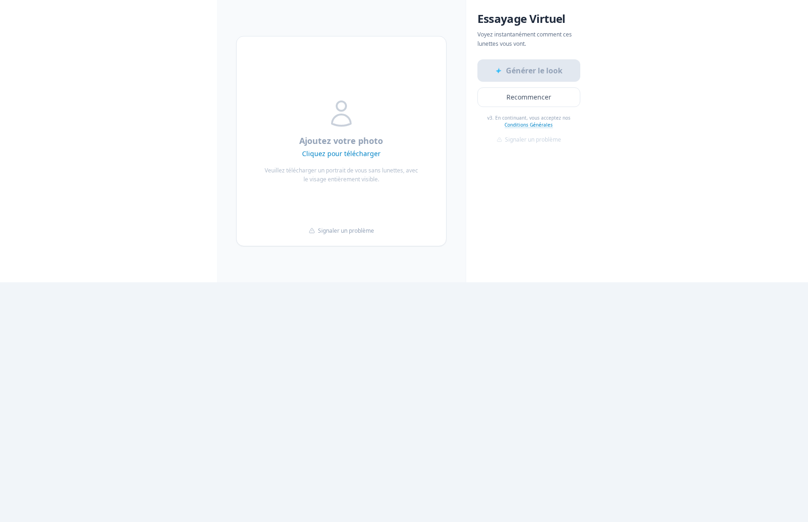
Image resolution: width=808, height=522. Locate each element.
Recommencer (528, 97)
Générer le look (534, 70)
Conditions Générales (529, 125)
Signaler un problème (346, 231)
